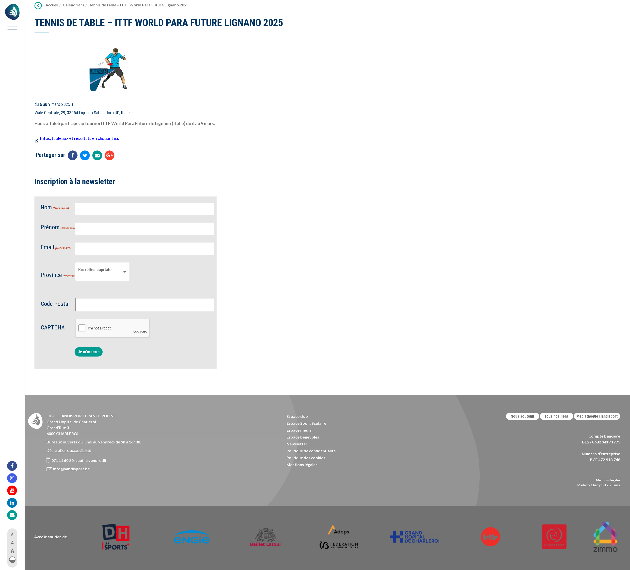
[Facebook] (15, 466)
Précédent (38, 5)
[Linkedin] (15, 503)
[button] (12, 559)
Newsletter (296, 443)
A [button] (12, 534)
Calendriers (73, 4)
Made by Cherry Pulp (592, 485)
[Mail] (15, 515)
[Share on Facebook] (73, 155)
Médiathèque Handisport (597, 416)
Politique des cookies (305, 457)
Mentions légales (301, 464)
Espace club (297, 416)
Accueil (52, 4)
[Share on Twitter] (85, 155)
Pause (616, 485)
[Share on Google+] (109, 155)
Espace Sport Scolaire (306, 423)
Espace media (299, 430)
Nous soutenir (523, 416)
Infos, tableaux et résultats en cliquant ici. (79, 138)
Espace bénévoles (302, 437)
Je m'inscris (89, 351)
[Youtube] (15, 490)
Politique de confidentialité (311, 450)
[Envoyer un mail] (97, 155)
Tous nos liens (556, 416)
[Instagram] (15, 478)
